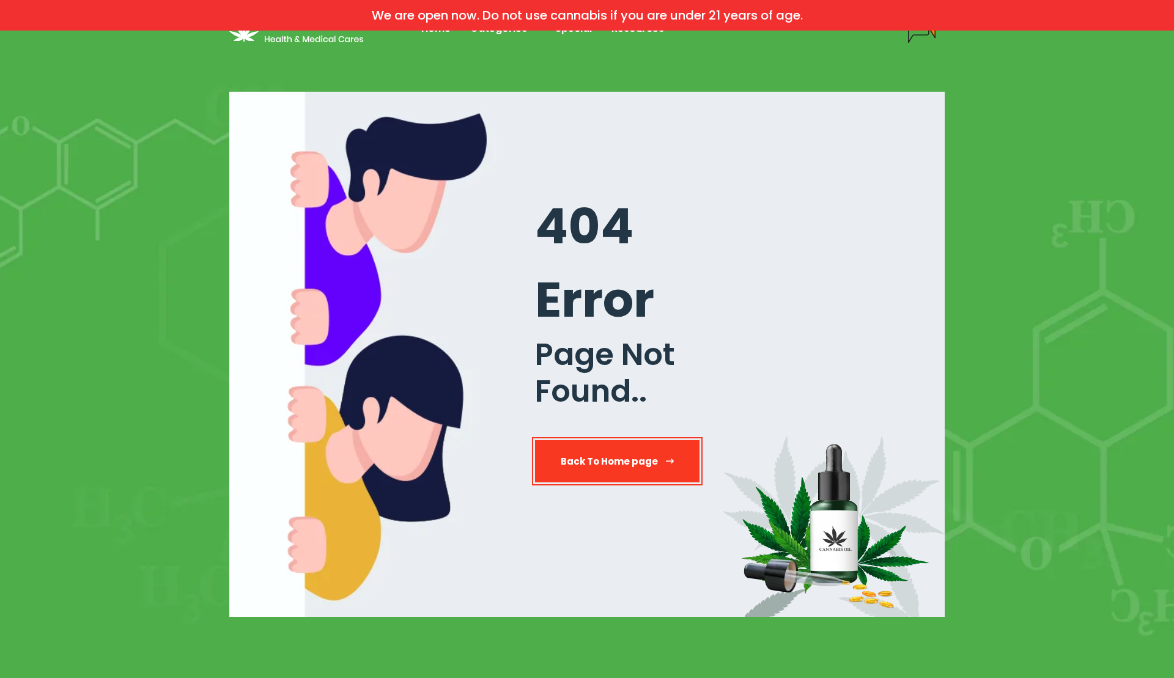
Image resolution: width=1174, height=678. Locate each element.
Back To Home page (610, 461)
